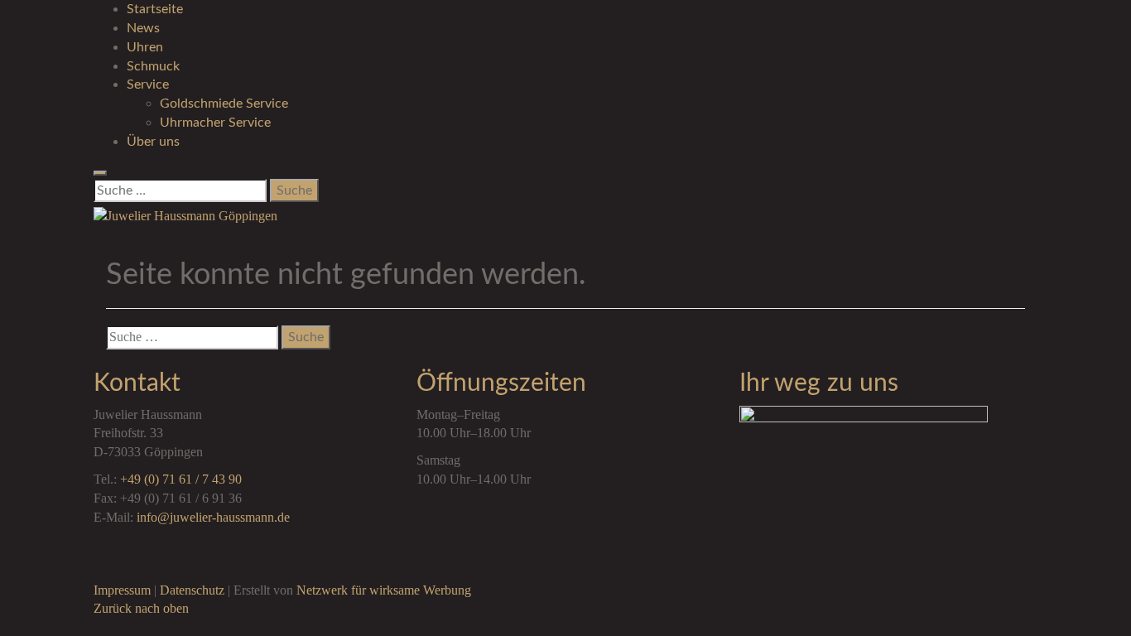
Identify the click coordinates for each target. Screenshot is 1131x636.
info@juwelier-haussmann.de (213, 517)
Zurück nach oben (141, 608)
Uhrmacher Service (215, 122)
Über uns (153, 141)
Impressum (122, 590)
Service (148, 84)
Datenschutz (192, 590)
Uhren (145, 47)
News (143, 28)
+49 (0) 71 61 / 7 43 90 (181, 479)
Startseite (155, 9)
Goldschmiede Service (224, 103)
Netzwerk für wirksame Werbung (383, 590)
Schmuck (153, 66)
